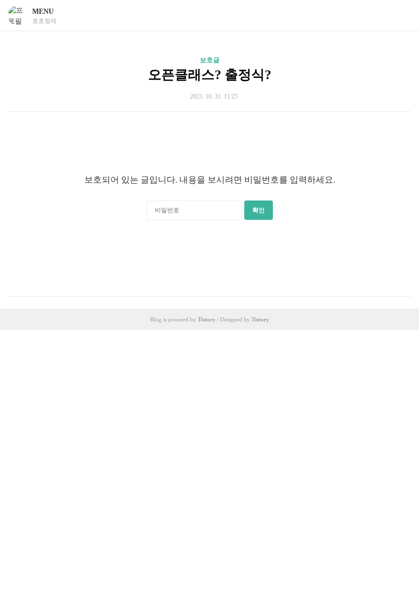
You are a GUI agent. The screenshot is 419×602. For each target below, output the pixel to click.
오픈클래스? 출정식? (209, 74)
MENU (43, 11)
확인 (258, 210)
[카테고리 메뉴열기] (401, 15)
